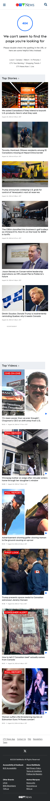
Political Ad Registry (34, 774)
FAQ (29, 739)
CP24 (5, 783)
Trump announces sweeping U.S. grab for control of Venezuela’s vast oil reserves (22, 191)
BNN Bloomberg (9, 786)
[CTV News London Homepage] (25, 4)
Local (11, 60)
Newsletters (37, 739)
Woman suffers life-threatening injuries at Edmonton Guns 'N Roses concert (22, 718)
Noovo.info (30, 783)
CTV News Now (22, 66)
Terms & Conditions (34, 771)
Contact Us (21, 739)
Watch (26, 60)
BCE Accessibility (10, 768)
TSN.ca (6, 789)
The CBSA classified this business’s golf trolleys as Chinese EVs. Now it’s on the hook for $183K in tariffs (25, 232)
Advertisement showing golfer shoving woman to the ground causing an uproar (24, 539)
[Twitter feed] (25, 750)
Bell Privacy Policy (33, 768)
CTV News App (9, 739)
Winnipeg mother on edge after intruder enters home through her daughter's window (24, 479)
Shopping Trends (32, 63)
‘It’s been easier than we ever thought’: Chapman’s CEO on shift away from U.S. (21, 419)
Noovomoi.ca (31, 786)
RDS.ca (29, 789)
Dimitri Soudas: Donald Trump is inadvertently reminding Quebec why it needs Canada (24, 315)
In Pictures (35, 60)
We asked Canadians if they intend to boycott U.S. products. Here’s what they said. (24, 111)
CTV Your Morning (16, 63)
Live (32, 66)
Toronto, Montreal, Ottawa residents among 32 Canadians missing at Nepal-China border (24, 151)
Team (5, 742)
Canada (19, 60)
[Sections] (4, 4)
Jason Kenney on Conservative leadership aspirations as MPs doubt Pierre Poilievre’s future (23, 274)
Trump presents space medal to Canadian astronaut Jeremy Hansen (22, 598)
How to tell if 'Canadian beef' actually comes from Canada (23, 658)
